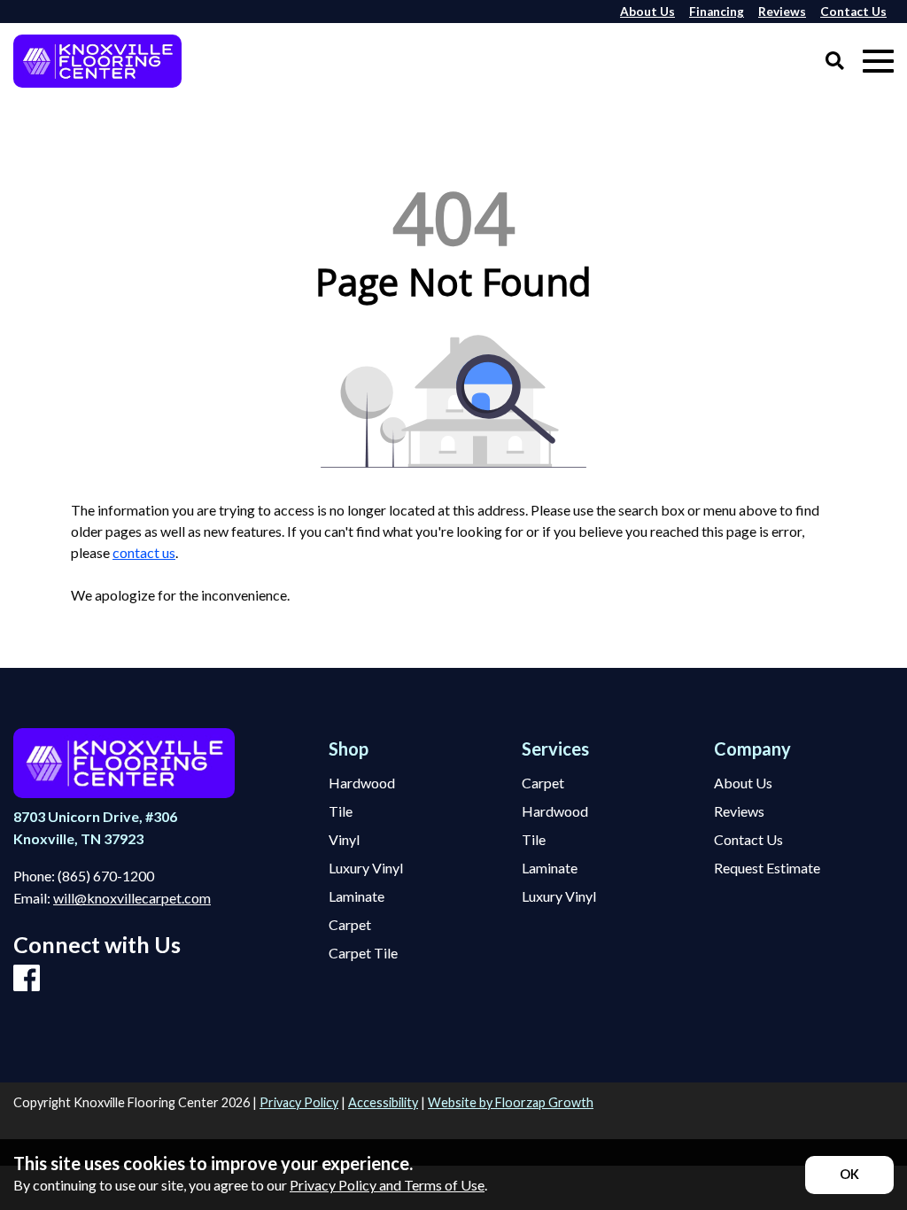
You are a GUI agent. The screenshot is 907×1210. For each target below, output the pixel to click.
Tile (341, 811)
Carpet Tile (363, 953)
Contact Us (748, 840)
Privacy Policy (299, 1102)
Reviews (739, 811)
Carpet (350, 925)
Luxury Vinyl (366, 868)
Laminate (356, 896)
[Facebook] (26, 979)
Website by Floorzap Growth (510, 1102)
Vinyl (344, 840)
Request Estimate (767, 868)
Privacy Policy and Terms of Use (387, 1184)
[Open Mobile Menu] (878, 62)
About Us (743, 783)
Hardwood (362, 783)
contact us (143, 552)
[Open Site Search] (835, 61)
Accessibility (383, 1102)
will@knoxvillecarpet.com (132, 897)
